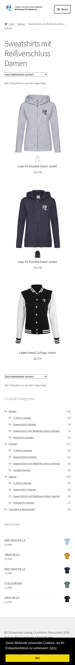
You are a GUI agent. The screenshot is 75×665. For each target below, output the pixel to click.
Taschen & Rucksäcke (22, 509)
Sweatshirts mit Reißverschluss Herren (36, 496)
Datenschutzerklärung (19, 637)
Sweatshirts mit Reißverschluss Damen (36, 463)
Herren (13, 476)
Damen (21, 24)
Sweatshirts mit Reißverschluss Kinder (36, 431)
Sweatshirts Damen (25, 457)
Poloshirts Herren (23, 502)
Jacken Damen (22, 470)
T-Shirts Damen (22, 450)
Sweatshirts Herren (24, 489)
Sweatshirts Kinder (24, 424)
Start (12, 24)
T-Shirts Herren (22, 483)
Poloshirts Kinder (23, 437)
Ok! (37, 658)
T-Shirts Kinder (22, 418)
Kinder (12, 411)
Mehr (53, 648)
